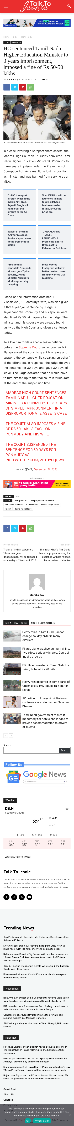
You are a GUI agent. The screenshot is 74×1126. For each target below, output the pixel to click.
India (15, 36)
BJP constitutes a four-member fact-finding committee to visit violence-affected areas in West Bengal (35, 1008)
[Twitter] (14, 87)
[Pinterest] (22, 87)
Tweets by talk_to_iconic (16, 856)
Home (6, 36)
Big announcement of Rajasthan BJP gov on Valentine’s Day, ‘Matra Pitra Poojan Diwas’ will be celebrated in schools (36, 1068)
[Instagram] (14, 897)
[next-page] (11, 735)
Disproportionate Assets (42, 500)
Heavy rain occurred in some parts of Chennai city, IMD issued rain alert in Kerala (46, 685)
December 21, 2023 (46, 469)
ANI (17, 496)
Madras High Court (50, 504)
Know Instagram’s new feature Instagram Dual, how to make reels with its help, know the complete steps (34, 947)
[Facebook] (6, 87)
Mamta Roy (12, 79)
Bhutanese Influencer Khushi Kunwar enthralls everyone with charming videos (34, 976)
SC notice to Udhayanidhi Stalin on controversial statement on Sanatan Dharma (45, 702)
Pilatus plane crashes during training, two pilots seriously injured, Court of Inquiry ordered (46, 652)
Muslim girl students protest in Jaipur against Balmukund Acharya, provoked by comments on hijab (35, 1060)
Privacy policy (42, 1120)
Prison (8, 508)
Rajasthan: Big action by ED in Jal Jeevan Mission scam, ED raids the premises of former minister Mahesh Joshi (35, 1077)
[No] (69, 1115)
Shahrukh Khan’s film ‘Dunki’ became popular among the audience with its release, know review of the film (55, 555)
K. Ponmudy (32, 504)
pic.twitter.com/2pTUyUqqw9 (35, 460)
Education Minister (14, 504)
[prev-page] (5, 735)
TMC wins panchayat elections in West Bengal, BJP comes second (36, 1025)
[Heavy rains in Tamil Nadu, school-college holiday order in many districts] (12, 636)
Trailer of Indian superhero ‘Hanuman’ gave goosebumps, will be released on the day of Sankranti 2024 (20, 555)
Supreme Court (29, 347)
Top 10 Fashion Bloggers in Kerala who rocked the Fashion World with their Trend (36, 967)
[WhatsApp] (30, 87)
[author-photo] (37, 590)
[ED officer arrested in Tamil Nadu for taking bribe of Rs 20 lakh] (12, 669)
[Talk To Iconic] (37, 6)
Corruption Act (21, 500)
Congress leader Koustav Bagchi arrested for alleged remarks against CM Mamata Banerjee (33, 1016)
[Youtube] (30, 897)
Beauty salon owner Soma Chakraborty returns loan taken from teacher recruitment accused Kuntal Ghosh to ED (36, 999)
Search (7, 745)
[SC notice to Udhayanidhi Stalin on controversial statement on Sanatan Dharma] (12, 702)
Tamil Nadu (26, 36)
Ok (27, 1120)
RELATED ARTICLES (16, 623)
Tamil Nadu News (23, 508)
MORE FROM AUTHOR (43, 623)
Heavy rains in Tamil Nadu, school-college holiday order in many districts (44, 636)
